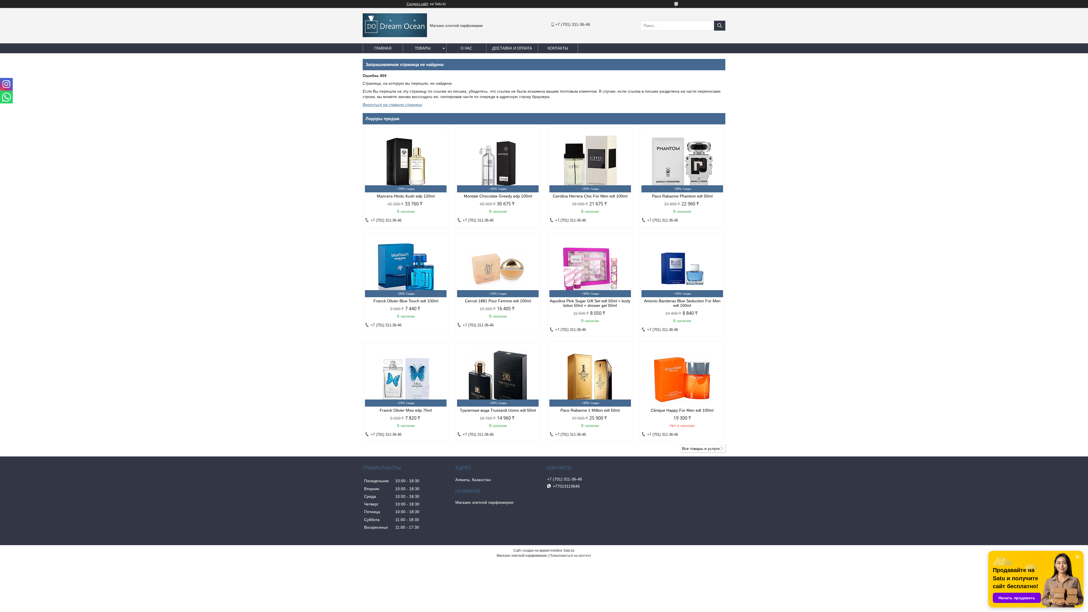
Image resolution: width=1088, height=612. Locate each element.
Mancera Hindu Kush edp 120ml (406, 196)
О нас (466, 48)
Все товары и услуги (701, 448)
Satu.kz (569, 550)
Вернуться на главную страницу (392, 104)
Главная (382, 48)
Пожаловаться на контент (570, 556)
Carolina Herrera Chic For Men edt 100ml (590, 196)
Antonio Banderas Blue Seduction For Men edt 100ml (682, 303)
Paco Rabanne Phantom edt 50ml (682, 196)
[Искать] (719, 26)
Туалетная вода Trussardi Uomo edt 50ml (498, 410)
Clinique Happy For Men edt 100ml (682, 410)
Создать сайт (417, 4)
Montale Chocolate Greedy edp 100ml (498, 196)
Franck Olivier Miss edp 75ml (406, 410)
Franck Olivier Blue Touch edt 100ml (405, 301)
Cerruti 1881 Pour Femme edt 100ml (498, 301)
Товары (423, 48)
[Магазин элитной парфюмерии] (395, 35)
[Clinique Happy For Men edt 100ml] (682, 378)
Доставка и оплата (512, 48)
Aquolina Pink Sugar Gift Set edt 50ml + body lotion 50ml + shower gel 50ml (590, 303)
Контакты (558, 48)
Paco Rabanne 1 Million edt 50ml (590, 410)
